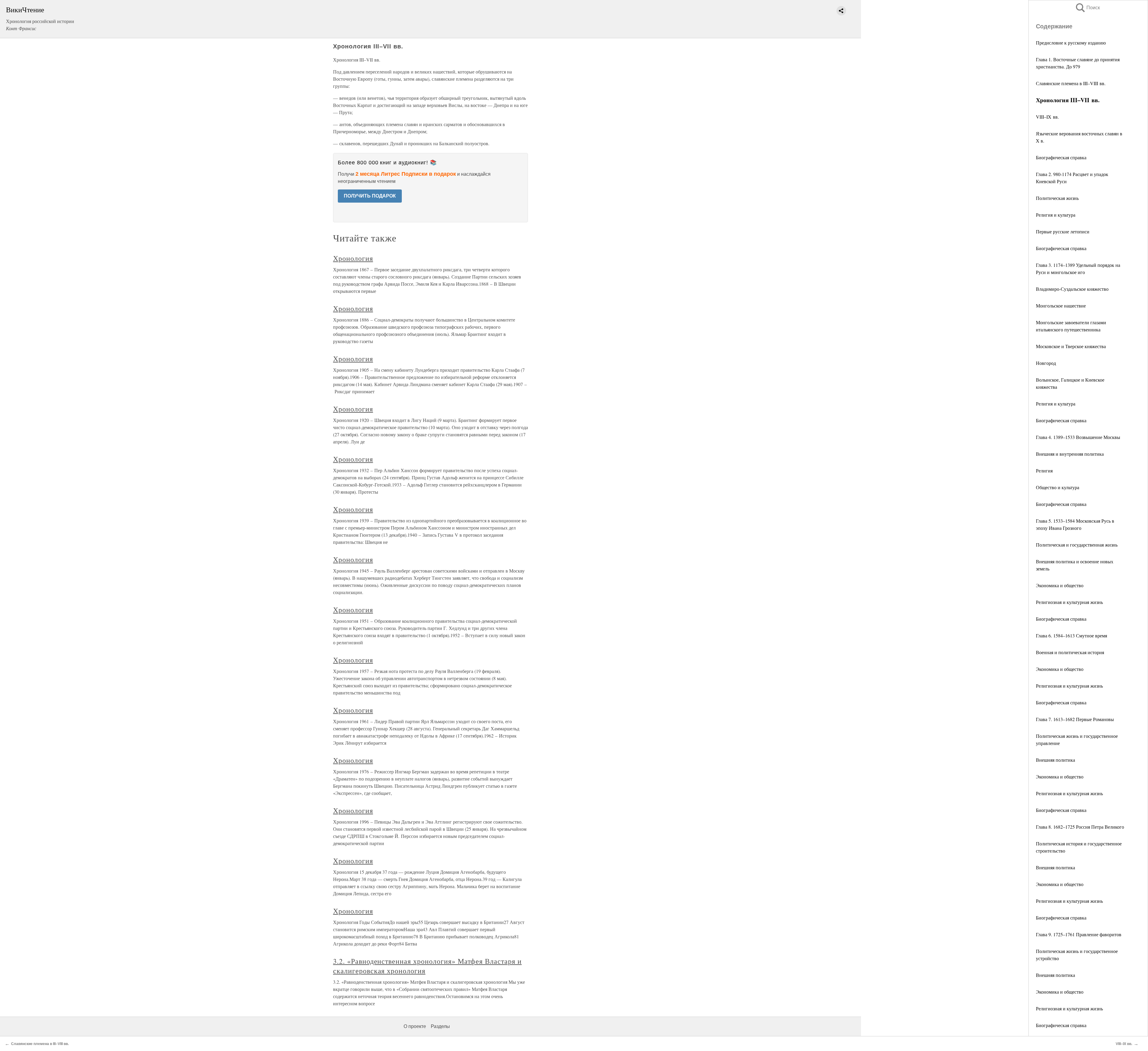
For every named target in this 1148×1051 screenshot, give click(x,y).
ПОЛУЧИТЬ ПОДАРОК (370, 195)
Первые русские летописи (1062, 231)
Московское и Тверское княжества (1071, 346)
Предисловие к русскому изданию (1071, 42)
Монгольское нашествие (1061, 305)
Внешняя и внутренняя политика (1070, 454)
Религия (1044, 470)
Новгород (1046, 363)
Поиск (1087, 7)
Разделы (440, 1026)
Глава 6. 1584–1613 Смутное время (1071, 635)
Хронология (353, 258)
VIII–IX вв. (1047, 117)
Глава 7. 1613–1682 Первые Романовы (1075, 719)
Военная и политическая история (1070, 652)
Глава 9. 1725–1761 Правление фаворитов (1078, 934)
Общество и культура (1057, 487)
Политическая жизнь (1057, 198)
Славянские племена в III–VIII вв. (1071, 83)
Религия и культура (1055, 215)
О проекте (415, 1026)
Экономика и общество (1059, 585)
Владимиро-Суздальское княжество (1072, 289)
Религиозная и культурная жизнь (1069, 602)
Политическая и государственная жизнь (1077, 544)
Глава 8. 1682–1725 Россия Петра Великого (1080, 827)
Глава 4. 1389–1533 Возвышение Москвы (1078, 437)
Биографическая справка (1061, 157)
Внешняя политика (1055, 760)
